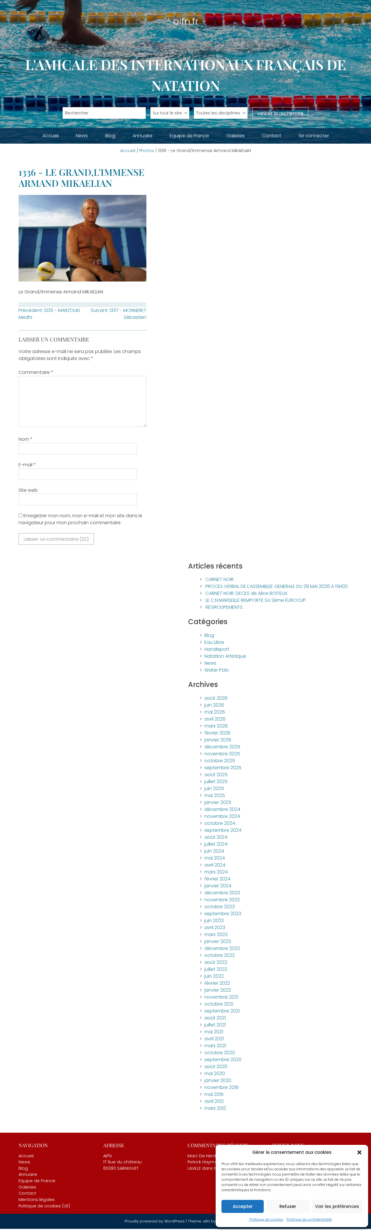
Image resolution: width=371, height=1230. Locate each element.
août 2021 (215, 1018)
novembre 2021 (221, 997)
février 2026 (217, 733)
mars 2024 (216, 872)
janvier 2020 (217, 1080)
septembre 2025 (222, 767)
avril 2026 (214, 719)
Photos (146, 150)
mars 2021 (215, 1045)
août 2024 (216, 837)
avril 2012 (214, 1101)
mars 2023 (216, 934)
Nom (25, 439)
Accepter (243, 1206)
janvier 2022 (217, 990)
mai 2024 (214, 858)
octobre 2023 (219, 906)
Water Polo (216, 670)
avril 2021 (214, 1038)
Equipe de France (189, 135)
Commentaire (36, 372)
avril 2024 (214, 865)
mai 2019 (213, 1094)
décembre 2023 (222, 892)
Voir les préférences (337, 1206)
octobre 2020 (219, 1052)
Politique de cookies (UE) (44, 1206)
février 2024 (217, 879)
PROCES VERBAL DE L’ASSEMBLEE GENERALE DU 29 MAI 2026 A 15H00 (276, 586)
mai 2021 (213, 1031)
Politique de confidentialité (309, 1219)
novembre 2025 (222, 753)
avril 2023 (214, 927)
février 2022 (217, 983)
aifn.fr (186, 21)
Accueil (50, 135)
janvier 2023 (217, 941)
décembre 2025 (222, 746)
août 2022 (215, 962)
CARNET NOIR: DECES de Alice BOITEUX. (246, 593)
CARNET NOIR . (220, 579)
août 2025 (216, 774)
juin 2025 (214, 788)
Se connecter (314, 135)
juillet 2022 (215, 969)
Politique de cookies (266, 1219)
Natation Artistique (225, 656)
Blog (110, 135)
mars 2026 (216, 726)
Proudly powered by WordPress (155, 1221)
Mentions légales (37, 1199)
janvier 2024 (217, 885)
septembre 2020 (222, 1059)
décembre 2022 (222, 948)
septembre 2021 (222, 1011)
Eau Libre (214, 642)
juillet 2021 (215, 1024)
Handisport (216, 649)
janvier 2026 (217, 739)
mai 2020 (214, 1073)
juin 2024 (214, 851)
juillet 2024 (216, 844)
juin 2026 (214, 705)
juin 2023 (214, 920)
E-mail (27, 464)
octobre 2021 (218, 1004)
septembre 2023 (222, 913)
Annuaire (142, 135)
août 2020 (216, 1066)
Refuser (287, 1206)
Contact (271, 135)
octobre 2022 (219, 955)
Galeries (235, 135)
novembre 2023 (222, 899)
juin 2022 (214, 976)
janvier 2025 (217, 802)
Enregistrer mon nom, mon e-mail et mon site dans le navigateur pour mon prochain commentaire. (80, 519)
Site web (28, 490)
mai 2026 (214, 712)
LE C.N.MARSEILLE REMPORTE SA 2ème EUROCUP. (256, 600)
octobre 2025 (219, 760)
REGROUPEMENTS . (225, 607)
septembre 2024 (222, 830)
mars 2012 (215, 1108)
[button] (359, 1152)
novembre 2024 (222, 816)
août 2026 (216, 698)
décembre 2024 (222, 809)
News (82, 135)
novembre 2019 (221, 1087)
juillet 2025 (216, 781)
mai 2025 (214, 795)
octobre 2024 (219, 823)
